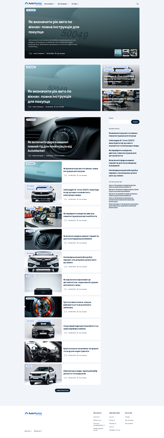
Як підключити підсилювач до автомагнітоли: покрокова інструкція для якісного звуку (121, 199)
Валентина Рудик (114, 204)
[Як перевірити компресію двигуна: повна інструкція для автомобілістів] (120, 100)
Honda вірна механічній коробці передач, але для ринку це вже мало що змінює (123, 173)
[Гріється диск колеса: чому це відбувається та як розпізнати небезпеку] (43, 306)
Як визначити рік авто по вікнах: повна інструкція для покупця (123, 134)
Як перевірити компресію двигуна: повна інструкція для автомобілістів (122, 153)
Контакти (27, 431)
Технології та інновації (71, 10)
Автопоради (31, 67)
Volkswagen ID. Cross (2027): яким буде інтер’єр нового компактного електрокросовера (124, 143)
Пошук (111, 118)
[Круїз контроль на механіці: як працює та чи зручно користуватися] (43, 351)
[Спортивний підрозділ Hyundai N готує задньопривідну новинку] (43, 329)
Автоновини (31, 10)
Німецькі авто (57, 10)
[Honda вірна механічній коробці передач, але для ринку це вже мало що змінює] (43, 261)
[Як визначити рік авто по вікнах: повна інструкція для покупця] (63, 88)
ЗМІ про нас (37, 431)
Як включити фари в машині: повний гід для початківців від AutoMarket (122, 163)
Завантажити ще (62, 390)
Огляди (29, 366)
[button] (137, 4)
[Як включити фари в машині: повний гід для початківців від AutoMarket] (63, 138)
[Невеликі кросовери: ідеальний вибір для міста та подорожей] (43, 374)
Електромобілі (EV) (43, 10)
